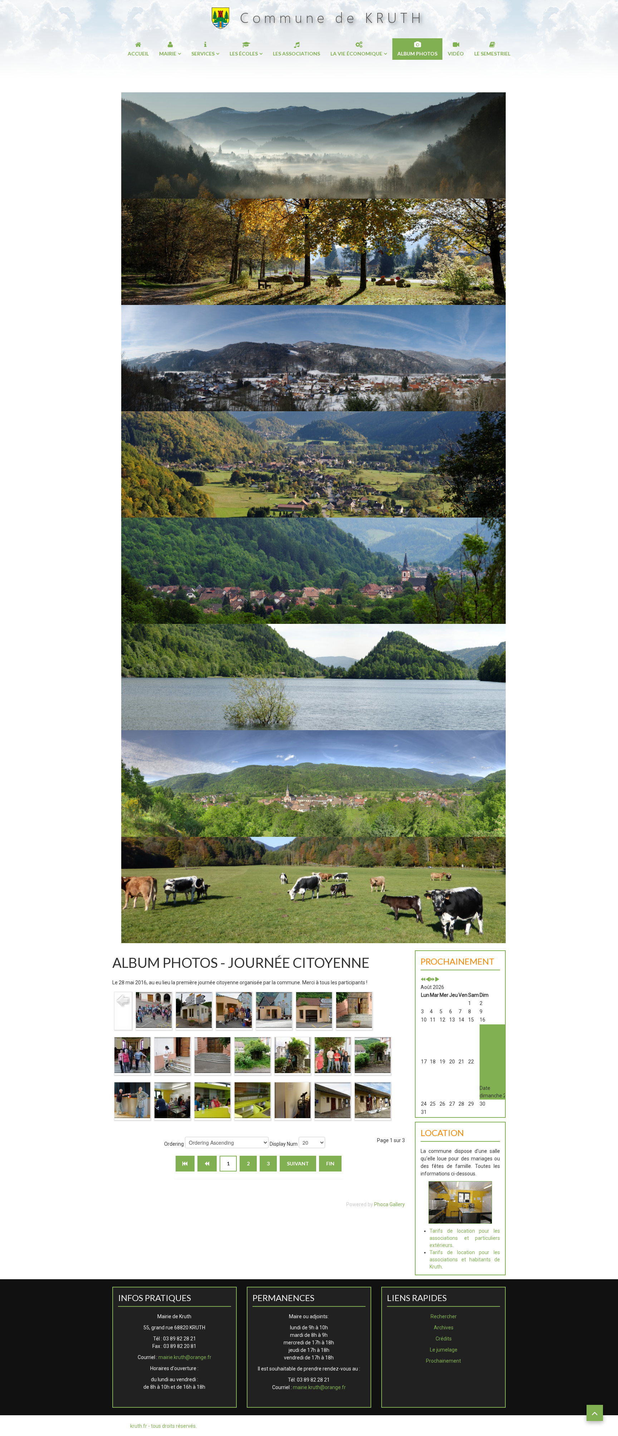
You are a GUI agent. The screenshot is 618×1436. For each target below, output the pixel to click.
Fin (330, 1163)
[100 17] (252, 1099)
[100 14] (132, 1099)
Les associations (296, 53)
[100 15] (172, 1099)
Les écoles (244, 53)
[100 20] (373, 1099)
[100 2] (194, 1009)
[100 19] (332, 1099)
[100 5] (314, 1009)
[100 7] (132, 1054)
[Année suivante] (432, 980)
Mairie (167, 53)
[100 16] (212, 1099)
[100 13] (373, 1054)
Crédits (444, 1339)
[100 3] (234, 1009)
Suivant (298, 1163)
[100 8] (172, 1054)
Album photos (417, 53)
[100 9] (212, 1054)
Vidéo (456, 53)
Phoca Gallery (389, 1204)
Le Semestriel (492, 53)
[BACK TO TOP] (595, 1413)
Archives (443, 1327)
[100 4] (274, 1009)
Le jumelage (443, 1350)
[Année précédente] (423, 980)
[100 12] (332, 1054)
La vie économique (356, 53)
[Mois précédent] (428, 980)
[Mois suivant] (437, 980)
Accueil (138, 53)
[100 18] (292, 1099)
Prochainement (443, 1361)
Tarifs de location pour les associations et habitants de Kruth (465, 1260)
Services (203, 53)
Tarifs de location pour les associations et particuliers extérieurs (465, 1238)
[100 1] (154, 1009)
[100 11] (292, 1054)
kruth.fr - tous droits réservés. (163, 1426)
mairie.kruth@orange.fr (184, 1357)
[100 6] (354, 1009)
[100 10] (252, 1054)
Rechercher (444, 1316)
